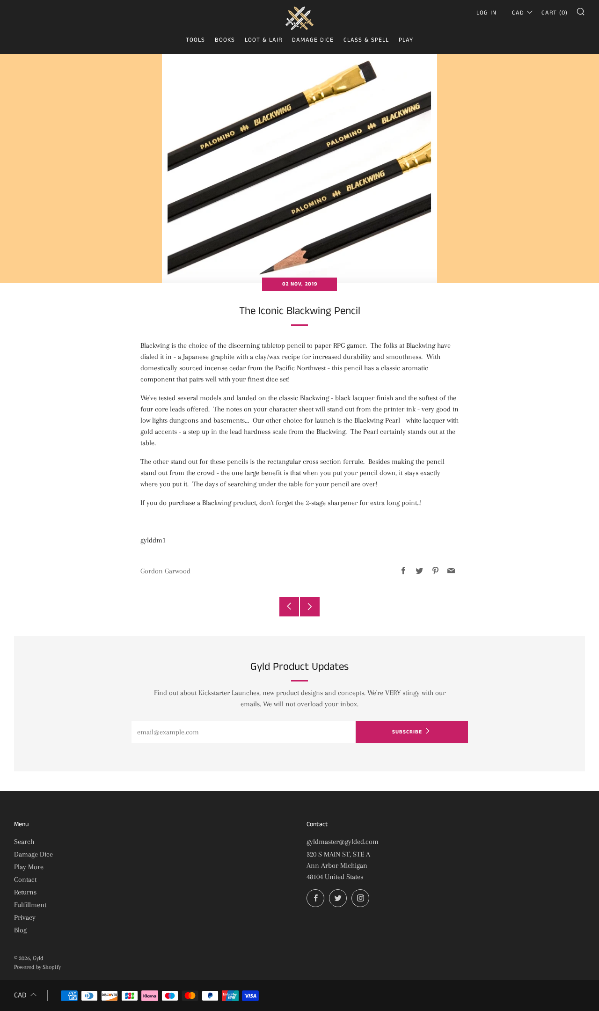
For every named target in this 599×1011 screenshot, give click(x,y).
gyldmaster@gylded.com (343, 841)
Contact (25, 879)
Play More (29, 867)
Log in (486, 12)
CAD (518, 12)
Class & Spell (366, 40)
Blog (20, 930)
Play (406, 40)
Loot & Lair (263, 40)
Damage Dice (313, 40)
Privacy (25, 917)
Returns (25, 892)
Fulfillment (30, 905)
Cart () (554, 12)
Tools (195, 40)
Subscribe (407, 732)
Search (24, 841)
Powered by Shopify (37, 967)
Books (225, 40)
